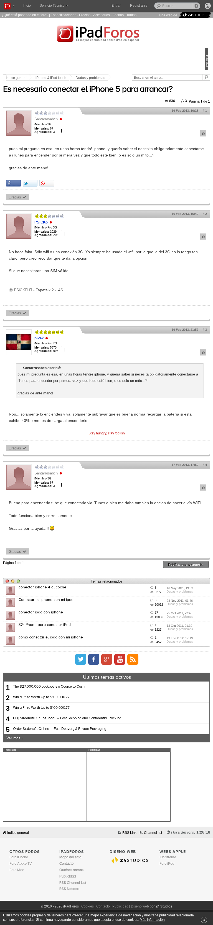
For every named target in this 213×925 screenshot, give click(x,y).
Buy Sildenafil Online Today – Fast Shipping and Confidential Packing (67, 718)
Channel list (153, 832)
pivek (39, 338)
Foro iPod (166, 864)
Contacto (103, 906)
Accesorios (101, 15)
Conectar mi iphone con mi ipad (46, 600)
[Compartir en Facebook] (13, 183)
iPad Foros (106, 34)
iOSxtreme (167, 857)
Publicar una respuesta (185, 564)
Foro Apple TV (20, 864)
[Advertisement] (45, 786)
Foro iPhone (18, 857)
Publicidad (120, 906)
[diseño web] (194, 15)
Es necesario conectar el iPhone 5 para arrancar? (88, 89)
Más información (152, 919)
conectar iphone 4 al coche (42, 587)
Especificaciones (63, 15)
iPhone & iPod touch (51, 77)
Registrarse (139, 5)
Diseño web (140, 906)
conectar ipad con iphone (41, 612)
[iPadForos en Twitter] (80, 659)
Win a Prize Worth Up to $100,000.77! (41, 697)
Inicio (27, 5)
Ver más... (14, 738)
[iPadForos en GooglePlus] (106, 659)
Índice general (18, 832)
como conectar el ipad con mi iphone (51, 637)
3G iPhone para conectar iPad (45, 625)
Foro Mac (16, 870)
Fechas (118, 15)
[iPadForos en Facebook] (93, 659)
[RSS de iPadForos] (132, 659)
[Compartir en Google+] (46, 183)
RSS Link (129, 832)
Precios (84, 15)
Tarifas (131, 15)
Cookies (87, 906)
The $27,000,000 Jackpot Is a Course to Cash (49, 686)
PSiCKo (41, 222)
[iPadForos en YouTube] (119, 659)
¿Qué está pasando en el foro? (25, 15)
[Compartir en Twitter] (30, 183)
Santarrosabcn (46, 119)
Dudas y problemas (90, 77)
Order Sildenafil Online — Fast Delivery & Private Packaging (59, 729)
